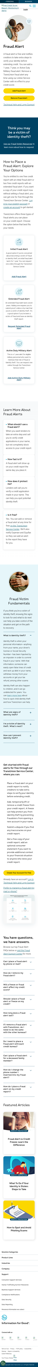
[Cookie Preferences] (3, 1363)
